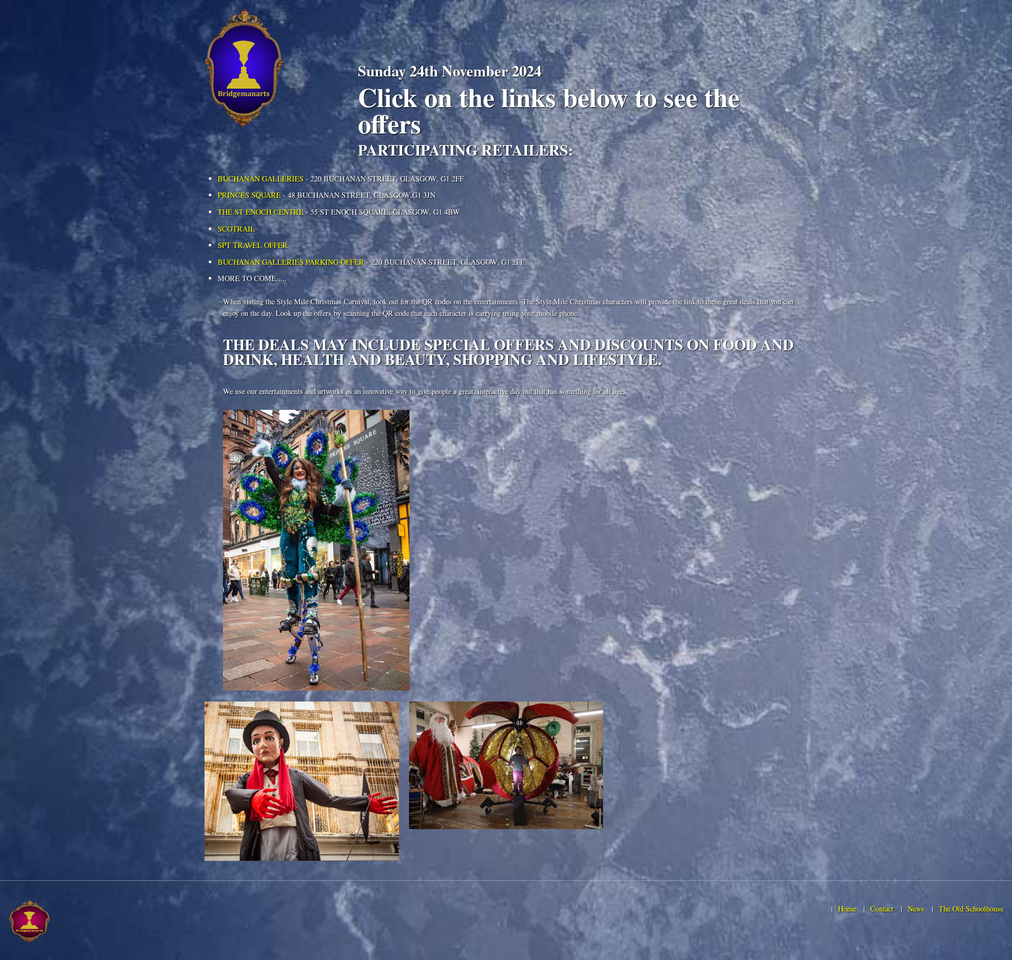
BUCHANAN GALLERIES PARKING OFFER (291, 262)
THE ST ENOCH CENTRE (261, 212)
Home (847, 909)
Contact (881, 909)
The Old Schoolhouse (971, 909)
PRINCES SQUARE (249, 195)
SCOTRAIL (236, 229)
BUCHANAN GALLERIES (261, 179)
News (916, 909)
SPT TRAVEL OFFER (253, 245)
